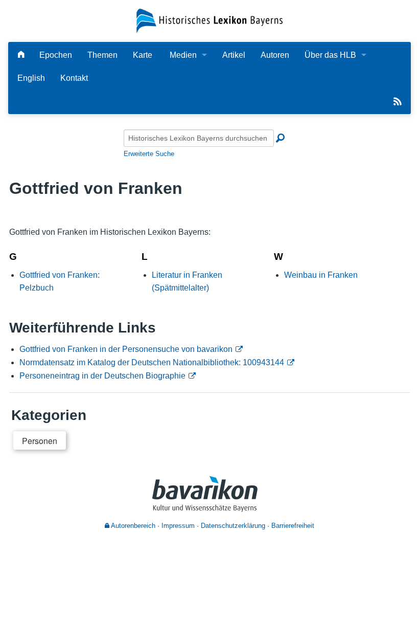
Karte (142, 55)
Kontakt (74, 78)
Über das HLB (330, 55)
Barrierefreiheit (292, 525)
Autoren (275, 55)
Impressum (178, 525)
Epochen (55, 55)
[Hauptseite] (21, 55)
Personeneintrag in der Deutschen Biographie (102, 375)
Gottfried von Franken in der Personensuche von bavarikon (125, 349)
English (31, 78)
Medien (183, 55)
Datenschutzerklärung (233, 525)
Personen (39, 441)
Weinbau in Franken (321, 275)
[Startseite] (209, 20)
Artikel (233, 55)
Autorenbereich (132, 525)
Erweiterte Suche (149, 154)
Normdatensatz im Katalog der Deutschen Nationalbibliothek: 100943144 (151, 362)
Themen (102, 55)
